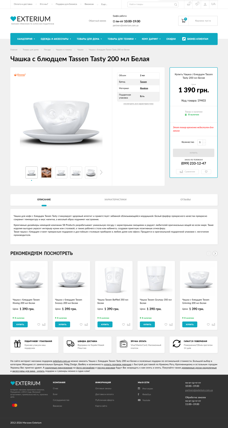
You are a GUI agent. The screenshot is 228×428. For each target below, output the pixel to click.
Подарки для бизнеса (66, 4)
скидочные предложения (58, 368)
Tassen (143, 82)
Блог (55, 394)
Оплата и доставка (23, 4)
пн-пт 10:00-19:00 (127, 21)
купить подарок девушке (117, 364)
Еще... (104, 4)
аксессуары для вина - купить (28, 371)
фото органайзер (85, 368)
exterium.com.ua (61, 361)
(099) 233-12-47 (193, 163)
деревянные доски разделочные (199, 368)
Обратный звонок (97, 21)
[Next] (215, 253)
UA (213, 4)
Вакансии (89, 4)
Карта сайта (101, 406)
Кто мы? (44, 4)
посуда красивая (106, 368)
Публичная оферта (104, 400)
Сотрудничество (61, 400)
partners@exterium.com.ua (125, 25)
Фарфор (144, 88)
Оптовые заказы (103, 389)
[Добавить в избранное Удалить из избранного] (206, 171)
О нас (55, 389)
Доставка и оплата (104, 394)
